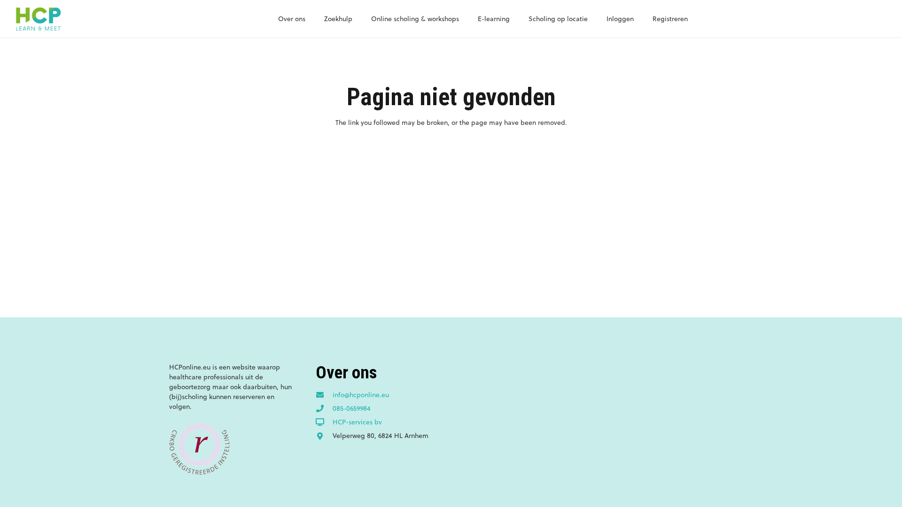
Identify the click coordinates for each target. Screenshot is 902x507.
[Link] (38, 19)
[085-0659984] (324, 409)
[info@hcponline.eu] (324, 395)
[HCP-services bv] (324, 422)
